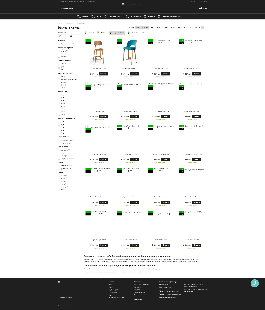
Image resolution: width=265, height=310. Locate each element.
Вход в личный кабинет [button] (142, 284)
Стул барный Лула (99, 68)
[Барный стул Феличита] (99, 181)
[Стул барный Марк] (99, 95)
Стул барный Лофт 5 (130, 68)
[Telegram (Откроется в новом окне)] (188, 1)
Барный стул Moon (161, 197)
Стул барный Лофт (161, 68)
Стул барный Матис (130, 111)
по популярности (142, 27)
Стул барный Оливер (192, 68)
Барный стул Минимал (192, 240)
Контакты (61, 1)
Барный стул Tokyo (192, 197)
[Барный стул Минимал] (192, 224)
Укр (192, 1)
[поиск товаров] (187, 16)
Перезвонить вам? (165, 287)
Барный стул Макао (130, 240)
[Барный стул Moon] (161, 181)
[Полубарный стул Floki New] (192, 138)
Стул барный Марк (99, 111)
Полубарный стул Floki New (192, 154)
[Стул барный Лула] (99, 52)
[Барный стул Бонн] (130, 138)
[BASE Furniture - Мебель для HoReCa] (68, 286)
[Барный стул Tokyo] (192, 181)
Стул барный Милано (192, 111)
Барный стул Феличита (98, 197)
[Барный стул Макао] (130, 224)
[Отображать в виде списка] (205, 27)
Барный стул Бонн (130, 154)
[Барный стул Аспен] (161, 224)
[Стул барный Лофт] (161, 52)
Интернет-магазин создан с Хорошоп (68, 305)
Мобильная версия (66, 298)
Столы (98, 16)
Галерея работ (90, 1)
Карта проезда (188, 291)
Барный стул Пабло (130, 197)
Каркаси (151, 16)
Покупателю (69, 1)
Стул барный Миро (99, 154)
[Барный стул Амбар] (99, 224)
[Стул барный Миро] (99, 138)
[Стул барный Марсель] (161, 95)
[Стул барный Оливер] (192, 52)
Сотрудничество (79, 1)
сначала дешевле (156, 27)
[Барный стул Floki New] (161, 138)
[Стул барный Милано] (192, 95)
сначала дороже (169, 27)
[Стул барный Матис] (130, 95)
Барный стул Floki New (161, 154)
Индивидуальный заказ (172, 16)
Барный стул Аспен (161, 240)
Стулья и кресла (115, 16)
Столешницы (135, 16)
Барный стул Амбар (99, 240)
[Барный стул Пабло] (130, 181)
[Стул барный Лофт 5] (130, 52)
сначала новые (182, 27)
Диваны (85, 16)
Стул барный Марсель (161, 111)
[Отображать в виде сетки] (202, 27)
